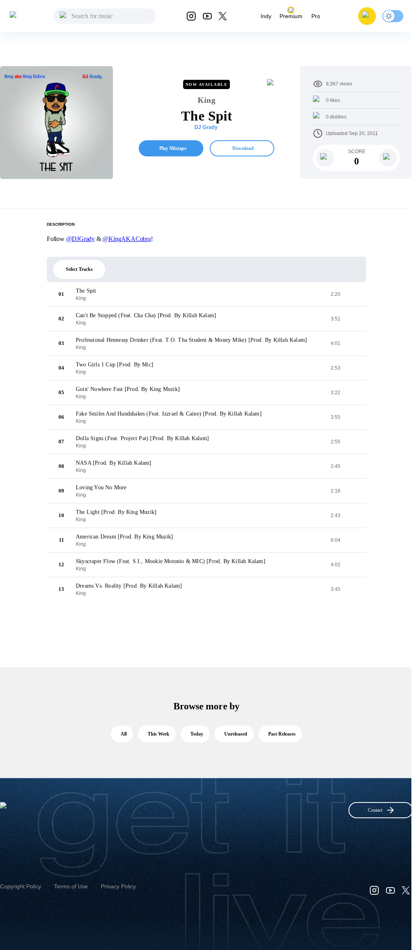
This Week (158, 734)
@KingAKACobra (126, 238)
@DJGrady (80, 238)
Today (196, 734)
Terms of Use (71, 886)
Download (243, 148)
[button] (367, 16)
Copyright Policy (20, 886)
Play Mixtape (172, 148)
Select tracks (79, 269)
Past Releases (282, 734)
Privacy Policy (118, 886)
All (124, 734)
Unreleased (235, 734)
